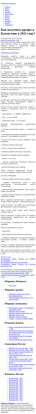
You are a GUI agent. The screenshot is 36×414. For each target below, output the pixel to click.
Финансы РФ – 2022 (16, 396)
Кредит (7, 17)
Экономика (8, 25)
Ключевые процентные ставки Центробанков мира (19, 295)
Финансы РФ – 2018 (16, 389)
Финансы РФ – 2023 (16, 398)
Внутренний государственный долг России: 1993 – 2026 (21, 352)
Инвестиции (9, 14)
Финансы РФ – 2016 (16, 385)
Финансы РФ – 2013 (16, 380)
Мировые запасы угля (16, 315)
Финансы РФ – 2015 (16, 384)
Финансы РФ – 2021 (16, 394)
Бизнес (7, 10)
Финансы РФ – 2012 (16, 378)
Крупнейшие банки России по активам (14, 262)
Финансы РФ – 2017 (16, 387)
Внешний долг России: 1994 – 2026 (21, 350)
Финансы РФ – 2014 (16, 382)
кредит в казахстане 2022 (23, 271)
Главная (7, 7)
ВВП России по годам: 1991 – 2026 (21, 348)
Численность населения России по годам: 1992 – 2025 (20, 369)
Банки (7, 8)
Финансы (8, 21)
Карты (7, 16)
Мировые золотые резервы (18, 317)
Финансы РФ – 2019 (16, 391)
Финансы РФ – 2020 (16, 393)
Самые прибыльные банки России (20, 340)
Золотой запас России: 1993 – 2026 (20, 359)
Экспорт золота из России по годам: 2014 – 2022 (17, 275)
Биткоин (8, 12)
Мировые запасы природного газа (20, 313)
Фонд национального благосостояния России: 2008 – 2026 (22, 365)
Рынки (7, 19)
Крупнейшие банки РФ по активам (21, 331)
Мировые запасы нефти (17, 311)
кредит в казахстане (7, 271)
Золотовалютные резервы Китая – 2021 (15, 273)
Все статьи (12, 285)
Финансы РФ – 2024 (16, 400)
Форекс (7, 23)
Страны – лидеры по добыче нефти (21, 318)
